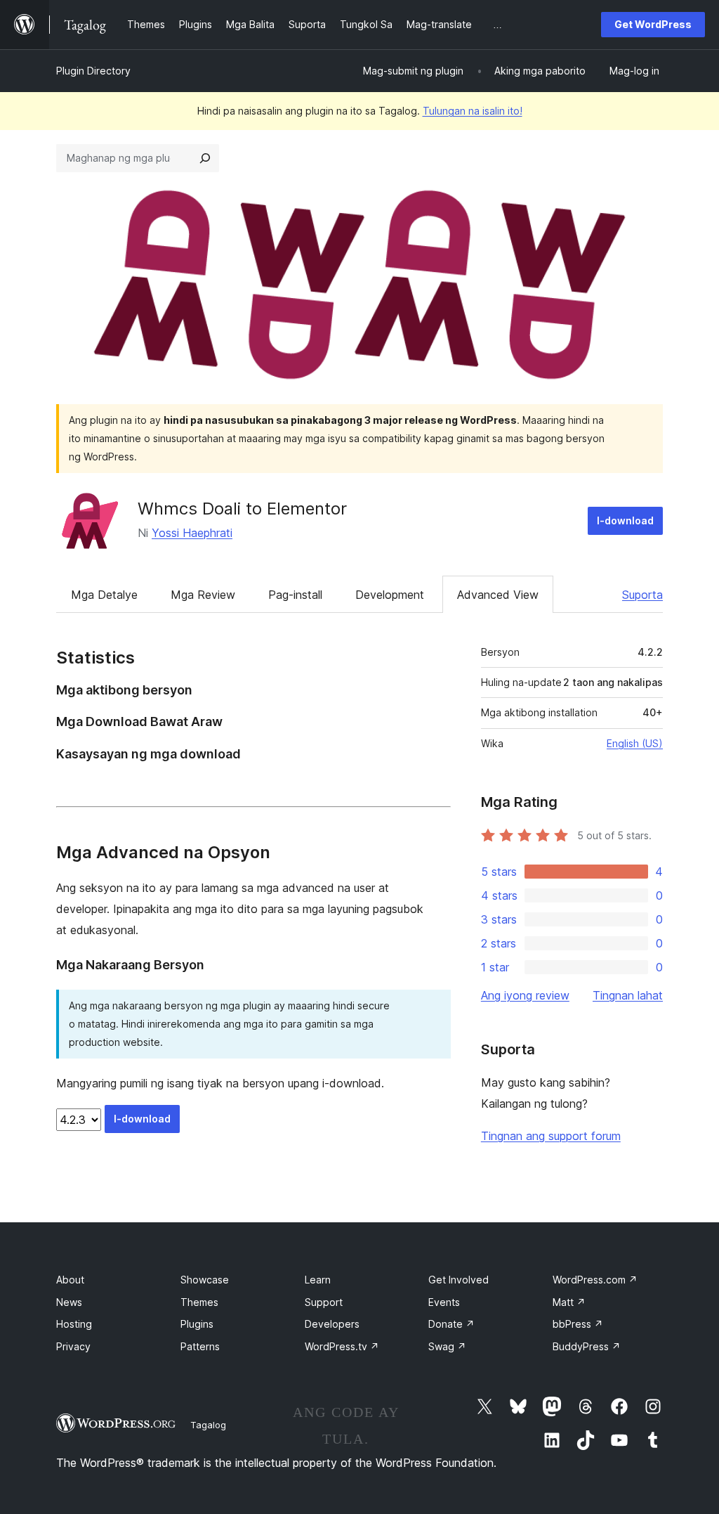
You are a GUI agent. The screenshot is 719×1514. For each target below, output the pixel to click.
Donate (451, 1324)
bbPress (578, 1324)
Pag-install (295, 595)
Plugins (196, 1324)
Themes (199, 1302)
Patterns (200, 1346)
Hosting (74, 1324)
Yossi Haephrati (192, 533)
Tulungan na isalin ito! (472, 111)
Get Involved (458, 1280)
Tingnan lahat (628, 995)
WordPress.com (595, 1280)
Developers (332, 1324)
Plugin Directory (93, 71)
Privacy (73, 1346)
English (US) (635, 743)
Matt (569, 1302)
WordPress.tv (342, 1346)
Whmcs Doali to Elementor (242, 508)
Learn (318, 1280)
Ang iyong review (525, 995)
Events (444, 1302)
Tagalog (208, 1424)
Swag (447, 1346)
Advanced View (498, 595)
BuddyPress (587, 1346)
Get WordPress (653, 24)
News (69, 1302)
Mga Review (203, 595)
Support (324, 1302)
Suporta (642, 595)
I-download (625, 520)
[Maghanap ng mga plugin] (205, 158)
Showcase (204, 1280)
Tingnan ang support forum (551, 1136)
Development (389, 595)
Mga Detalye (104, 595)
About (70, 1280)
